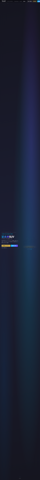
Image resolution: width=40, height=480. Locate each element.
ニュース (21, 1)
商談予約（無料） (14, 245)
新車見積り (35, 1)
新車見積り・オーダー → (6, 245)
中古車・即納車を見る (4, 247)
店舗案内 (24, 1)
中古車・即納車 (30, 1)
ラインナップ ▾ (16, 1)
